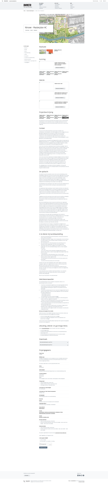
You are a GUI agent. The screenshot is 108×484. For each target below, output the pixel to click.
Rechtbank (53, 413)
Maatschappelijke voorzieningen (45, 413)
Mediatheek (41, 8)
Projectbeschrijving (27, 52)
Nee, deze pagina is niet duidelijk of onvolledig (47, 441)
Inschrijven (26, 475)
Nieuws (71, 5)
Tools (40, 5)
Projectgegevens (26, 62)
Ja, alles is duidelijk (43, 439)
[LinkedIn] (78, 476)
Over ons (71, 4)
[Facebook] (80, 476)
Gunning (25, 49)
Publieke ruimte (46, 417)
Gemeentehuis (41, 412)
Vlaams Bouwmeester (12, 1)
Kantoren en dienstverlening (50, 412)
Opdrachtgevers (57, 4)
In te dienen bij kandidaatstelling (29, 57)
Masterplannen (41, 408)
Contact (71, 8)
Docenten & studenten (58, 8)
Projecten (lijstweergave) (30, 10)
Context (25, 54)
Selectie (25, 51)
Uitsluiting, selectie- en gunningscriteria (30, 60)
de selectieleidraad (45, 328)
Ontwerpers (57, 5)
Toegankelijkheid (73, 480)
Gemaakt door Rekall (81, 481)
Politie (61, 412)
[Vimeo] (83, 476)
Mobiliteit (41, 417)
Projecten (40, 4)
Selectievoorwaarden (27, 59)
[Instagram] (82, 476)
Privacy (69, 480)
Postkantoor (57, 412)
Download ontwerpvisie (59, 67)
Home (24, 10)
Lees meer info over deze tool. (60, 432)
